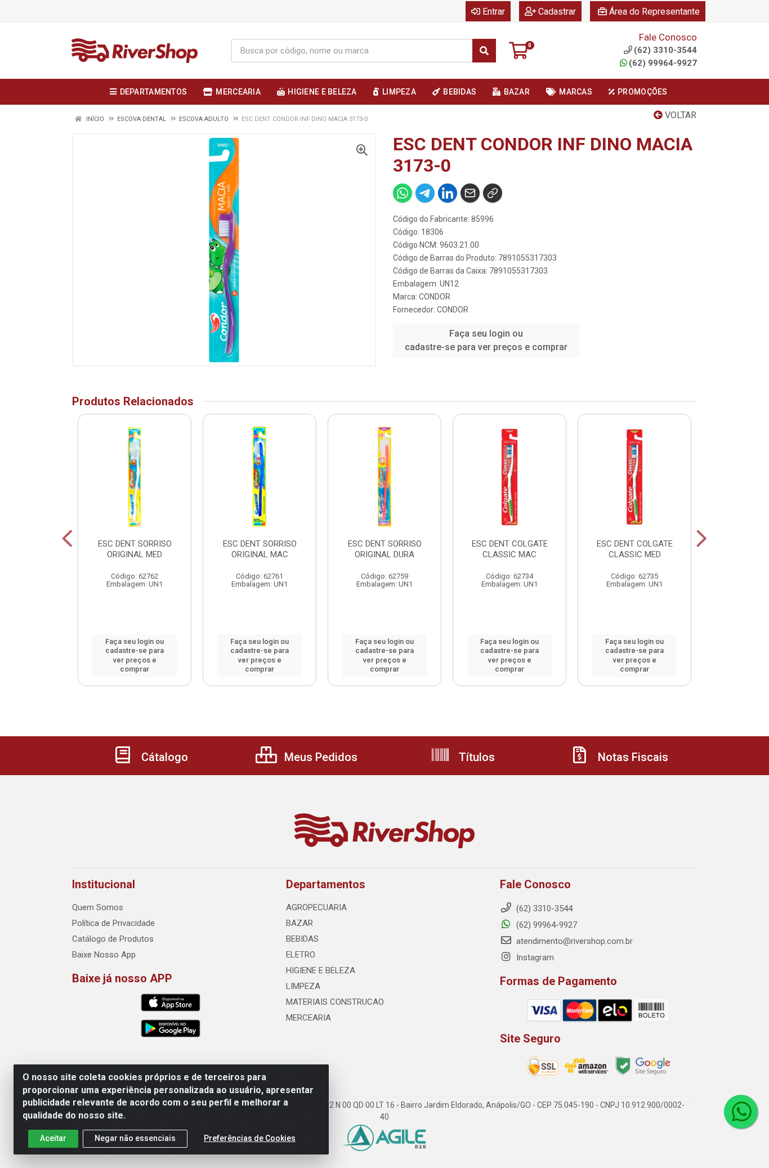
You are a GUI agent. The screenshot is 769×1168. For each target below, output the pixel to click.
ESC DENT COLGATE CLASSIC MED (635, 549)
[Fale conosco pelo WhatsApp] (741, 1112)
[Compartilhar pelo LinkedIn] (447, 193)
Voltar (679, 115)
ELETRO (300, 955)
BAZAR (299, 923)
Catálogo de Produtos (113, 939)
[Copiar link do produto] (492, 193)
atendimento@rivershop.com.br (573, 941)
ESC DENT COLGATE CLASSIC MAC (510, 549)
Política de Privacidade (113, 923)
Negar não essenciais (135, 1138)
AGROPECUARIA (316, 907)
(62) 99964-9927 (663, 63)
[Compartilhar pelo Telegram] (425, 193)
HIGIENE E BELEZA (320, 970)
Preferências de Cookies (250, 1138)
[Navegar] (67, 539)
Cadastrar (557, 11)
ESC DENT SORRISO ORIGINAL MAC (260, 549)
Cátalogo (163, 757)
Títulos (475, 757)
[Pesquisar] (484, 50)
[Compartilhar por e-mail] (470, 193)
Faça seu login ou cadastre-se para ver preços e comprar (486, 340)
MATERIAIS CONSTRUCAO (335, 1002)
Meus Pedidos (319, 757)
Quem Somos (97, 907)
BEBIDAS (302, 939)
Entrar (493, 11)
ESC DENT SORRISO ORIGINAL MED (135, 549)
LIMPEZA (303, 986)
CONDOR (434, 296)
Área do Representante (654, 11)
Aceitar (53, 1138)
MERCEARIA (308, 1018)
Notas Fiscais (631, 757)
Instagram (534, 957)
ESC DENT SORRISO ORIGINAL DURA (385, 549)
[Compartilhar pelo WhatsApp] (402, 193)
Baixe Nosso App (104, 955)
